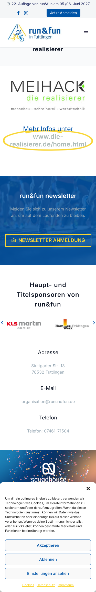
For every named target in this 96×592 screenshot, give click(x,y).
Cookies (28, 585)
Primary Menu (86, 33)
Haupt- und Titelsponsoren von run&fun (48, 294)
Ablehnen (48, 559)
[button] (88, 488)
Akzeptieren (48, 545)
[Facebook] (18, 13)
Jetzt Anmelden (63, 12)
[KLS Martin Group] (24, 325)
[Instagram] (26, 13)
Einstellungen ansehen (48, 573)
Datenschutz (46, 585)
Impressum (66, 585)
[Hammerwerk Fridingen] (72, 325)
